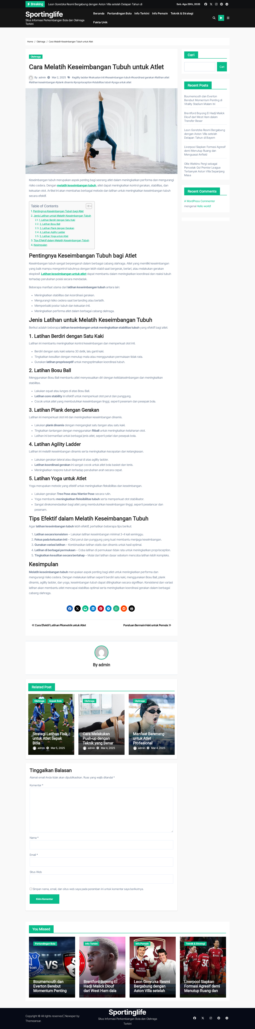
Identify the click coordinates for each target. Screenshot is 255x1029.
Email (34, 854)
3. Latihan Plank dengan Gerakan (57, 228)
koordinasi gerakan (143, 77)
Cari (191, 55)
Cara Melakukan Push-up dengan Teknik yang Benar (98, 738)
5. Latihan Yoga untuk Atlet (54, 236)
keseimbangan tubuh (119, 77)
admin (42, 77)
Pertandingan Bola (119, 13)
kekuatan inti (97, 77)
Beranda (99, 13)
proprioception (83, 82)
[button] (228, 18)
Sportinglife (44, 14)
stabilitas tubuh (102, 82)
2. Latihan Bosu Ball (50, 224)
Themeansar (33, 1021)
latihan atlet (162, 77)
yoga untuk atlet (122, 82)
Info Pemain (160, 13)
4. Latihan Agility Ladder (52, 232)
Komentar (36, 785)
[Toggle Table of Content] (87, 206)
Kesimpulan (40, 245)
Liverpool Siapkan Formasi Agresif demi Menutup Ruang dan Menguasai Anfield (205, 150)
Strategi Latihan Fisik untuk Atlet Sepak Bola (50, 738)
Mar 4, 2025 (108, 748)
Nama (34, 837)
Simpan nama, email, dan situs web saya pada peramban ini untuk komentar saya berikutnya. (88, 889)
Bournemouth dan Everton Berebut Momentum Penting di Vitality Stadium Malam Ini (203, 100)
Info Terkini (141, 13)
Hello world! (204, 206)
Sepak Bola (55, 700)
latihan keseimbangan (43, 82)
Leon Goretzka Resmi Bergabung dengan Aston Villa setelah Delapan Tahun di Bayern (204, 133)
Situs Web (36, 872)
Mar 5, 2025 (58, 748)
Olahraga (36, 56)
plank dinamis (65, 82)
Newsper (70, 1016)
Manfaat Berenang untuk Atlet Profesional (148, 738)
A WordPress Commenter (199, 201)
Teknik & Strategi (182, 13)
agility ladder (81, 77)
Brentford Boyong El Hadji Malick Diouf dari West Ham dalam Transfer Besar (204, 116)
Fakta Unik (100, 22)
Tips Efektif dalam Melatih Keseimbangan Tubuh (61, 240)
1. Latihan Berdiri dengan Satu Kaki (57, 220)
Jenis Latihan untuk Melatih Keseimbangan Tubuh (62, 215)
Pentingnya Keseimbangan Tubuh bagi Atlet (58, 211)
